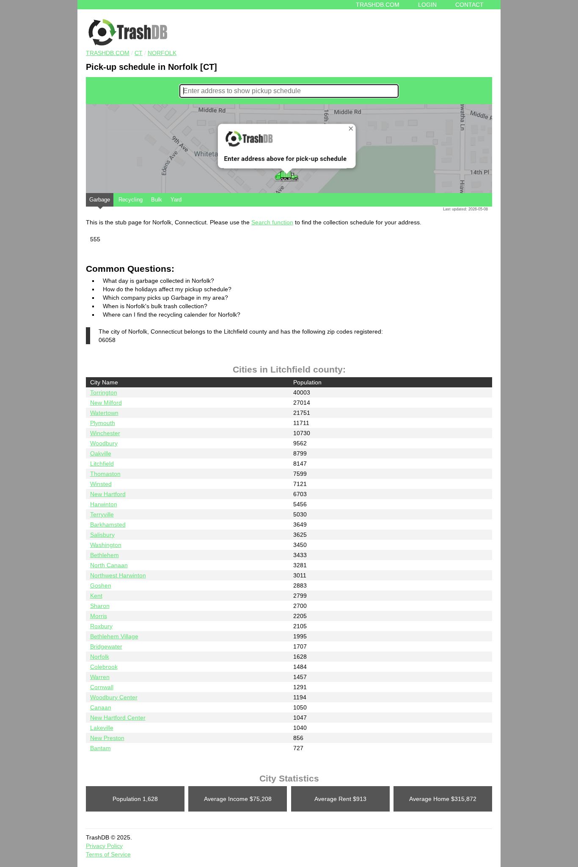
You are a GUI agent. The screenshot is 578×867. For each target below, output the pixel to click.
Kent (96, 595)
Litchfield (102, 463)
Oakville (100, 453)
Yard (176, 199)
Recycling (130, 199)
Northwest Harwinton (118, 575)
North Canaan (109, 565)
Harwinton (103, 504)
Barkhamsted (108, 524)
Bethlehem (104, 555)
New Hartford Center (118, 717)
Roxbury (101, 626)
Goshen (100, 585)
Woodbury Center (114, 697)
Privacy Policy (104, 845)
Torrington (103, 392)
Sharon (100, 605)
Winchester (105, 433)
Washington (105, 544)
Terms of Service (108, 854)
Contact (469, 4)
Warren (100, 677)
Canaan (100, 707)
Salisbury (102, 534)
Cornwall (101, 687)
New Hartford (108, 494)
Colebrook (104, 666)
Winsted (101, 483)
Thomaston (105, 473)
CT (139, 53)
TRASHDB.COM (107, 53)
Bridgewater (106, 646)
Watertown (104, 412)
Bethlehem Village (114, 636)
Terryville (102, 514)
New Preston (107, 737)
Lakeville (101, 727)
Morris (98, 616)
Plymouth (102, 423)
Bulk (156, 199)
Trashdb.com (377, 4)
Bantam (100, 748)
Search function (272, 222)
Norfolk (162, 53)
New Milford (106, 402)
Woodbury (104, 443)
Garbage (99, 199)
